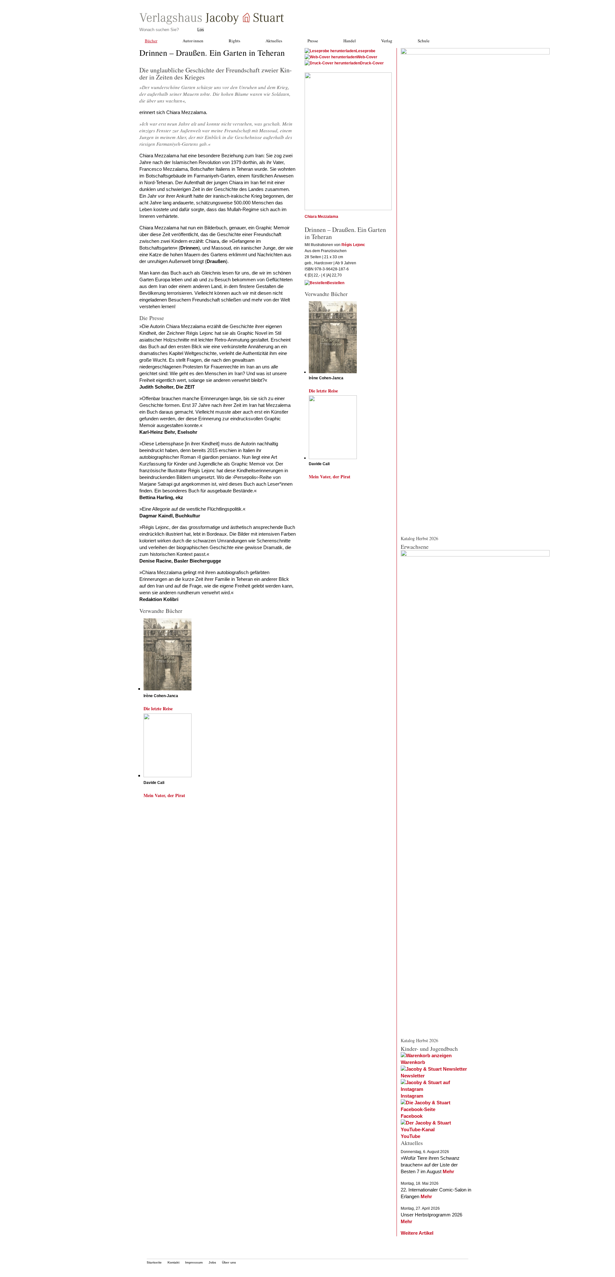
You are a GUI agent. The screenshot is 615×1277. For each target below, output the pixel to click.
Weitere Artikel (417, 1233)
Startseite (154, 1262)
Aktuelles (274, 41)
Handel (349, 41)
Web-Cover (367, 57)
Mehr (448, 1171)
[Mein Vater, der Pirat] (168, 775)
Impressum (194, 1262)
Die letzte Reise (158, 708)
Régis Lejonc (353, 245)
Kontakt (173, 1262)
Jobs (212, 1262)
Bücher (151, 41)
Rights (234, 41)
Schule (424, 41)
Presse (313, 41)
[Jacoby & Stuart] (211, 22)
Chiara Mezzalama (321, 216)
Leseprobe (365, 51)
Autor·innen (193, 41)
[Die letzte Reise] (168, 688)
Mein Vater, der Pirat (164, 795)
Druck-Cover (372, 63)
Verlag (386, 41)
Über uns (229, 1262)
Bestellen (335, 283)
